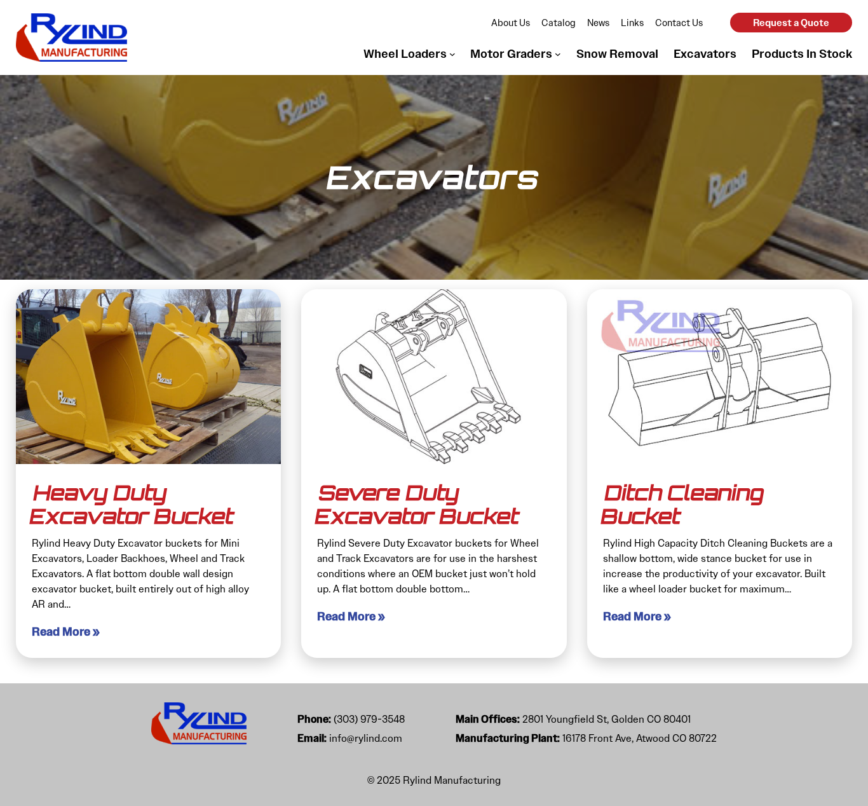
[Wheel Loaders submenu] (452, 54)
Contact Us (679, 23)
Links (632, 23)
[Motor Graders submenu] (558, 54)
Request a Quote (791, 23)
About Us (510, 23)
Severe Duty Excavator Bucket (417, 504)
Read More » (66, 632)
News (598, 23)
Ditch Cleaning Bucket (682, 504)
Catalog (558, 23)
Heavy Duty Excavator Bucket (132, 504)
